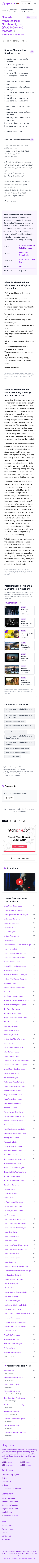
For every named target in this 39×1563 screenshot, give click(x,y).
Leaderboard (7, 1512)
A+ (32, 52)
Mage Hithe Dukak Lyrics (12, 1090)
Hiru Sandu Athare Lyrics (12, 1013)
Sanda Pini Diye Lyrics (11, 1253)
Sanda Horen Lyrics (10, 1232)
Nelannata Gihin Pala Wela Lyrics (15, 1172)
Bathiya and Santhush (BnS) (12, 1394)
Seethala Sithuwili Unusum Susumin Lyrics (18, 1271)
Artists (4, 1478)
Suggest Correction (21, 858)
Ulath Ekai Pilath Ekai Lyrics (13, 1344)
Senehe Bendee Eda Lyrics (13, 1279)
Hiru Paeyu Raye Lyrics (12, 1009)
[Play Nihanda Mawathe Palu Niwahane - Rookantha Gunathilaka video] (19, 882)
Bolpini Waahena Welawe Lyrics (15, 953)
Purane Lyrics (8, 1198)
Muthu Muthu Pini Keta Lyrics (14, 1155)
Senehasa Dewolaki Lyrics (13, 1275)
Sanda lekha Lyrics (10, 1241)
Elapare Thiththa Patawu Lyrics (14, 987)
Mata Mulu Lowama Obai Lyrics (14, 1129)
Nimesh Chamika (9, 1380)
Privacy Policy (7, 1525)
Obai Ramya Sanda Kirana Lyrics (15, 1405)
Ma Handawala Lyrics (11, 1078)
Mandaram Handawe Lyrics (13, 1377)
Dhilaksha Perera (9, 1373)
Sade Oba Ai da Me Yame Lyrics (15, 1223)
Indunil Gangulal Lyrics (11, 1030)
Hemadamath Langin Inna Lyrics (15, 1005)
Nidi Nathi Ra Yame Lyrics (12, 1176)
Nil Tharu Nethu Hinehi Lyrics (14, 1181)
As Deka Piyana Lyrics (11, 936)
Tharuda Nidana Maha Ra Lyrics (15, 1432)
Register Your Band (10, 1509)
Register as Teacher (10, 1505)
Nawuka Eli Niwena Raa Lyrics (14, 1168)
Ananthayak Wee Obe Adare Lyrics (16, 915)
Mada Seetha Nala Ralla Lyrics (14, 1086)
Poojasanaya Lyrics (10, 1193)
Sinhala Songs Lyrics (10, 1475)
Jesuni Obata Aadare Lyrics (13, 1048)
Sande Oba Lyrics (10, 1262)
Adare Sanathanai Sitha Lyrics (14, 910)
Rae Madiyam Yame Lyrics (13, 1206)
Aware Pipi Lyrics (9, 940)
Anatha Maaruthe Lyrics (12, 919)
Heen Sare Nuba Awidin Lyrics (14, 1398)
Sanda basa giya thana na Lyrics (15, 1228)
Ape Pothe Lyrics (10, 932)
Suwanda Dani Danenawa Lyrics (15, 1322)
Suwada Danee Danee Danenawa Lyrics (18, 1313)
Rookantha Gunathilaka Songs (17, 748)
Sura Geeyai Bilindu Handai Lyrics (15, 1305)
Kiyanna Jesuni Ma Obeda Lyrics (15, 1065)
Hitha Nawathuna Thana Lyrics (14, 1022)
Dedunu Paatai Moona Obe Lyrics (15, 975)
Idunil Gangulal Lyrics (11, 1026)
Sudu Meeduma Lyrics (11, 1296)
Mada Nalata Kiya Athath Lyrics (14, 1082)
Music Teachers (8, 1498)
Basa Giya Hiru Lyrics (11, 949)
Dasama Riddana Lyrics (12, 962)
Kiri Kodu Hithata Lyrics (12, 1391)
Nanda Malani (8, 1387)
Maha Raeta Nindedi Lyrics (13, 1103)
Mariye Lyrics (8, 1125)
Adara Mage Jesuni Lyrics (13, 906)
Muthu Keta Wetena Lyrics (13, 1150)
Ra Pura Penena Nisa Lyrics (13, 1202)
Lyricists (5, 1485)
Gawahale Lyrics (9, 992)
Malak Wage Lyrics (10, 1108)
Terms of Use (7, 1529)
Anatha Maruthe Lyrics (11, 923)
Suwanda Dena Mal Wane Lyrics (15, 1326)
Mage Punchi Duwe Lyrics (13, 1099)
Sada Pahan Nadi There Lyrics (14, 1219)
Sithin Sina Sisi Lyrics (11, 1288)
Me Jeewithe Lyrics (10, 1142)
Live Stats (10, 1516)
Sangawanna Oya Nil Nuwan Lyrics (16, 1266)
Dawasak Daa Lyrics (11, 970)
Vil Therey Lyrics (9, 1348)
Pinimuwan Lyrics (9, 1189)
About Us (6, 1539)
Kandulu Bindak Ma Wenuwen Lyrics (16, 1060)
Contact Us (6, 1536)
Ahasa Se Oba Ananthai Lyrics (14, 1418)
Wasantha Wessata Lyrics (12, 1352)
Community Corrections (11, 1488)
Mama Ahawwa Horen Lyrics (14, 1112)
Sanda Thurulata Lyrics (12, 1258)
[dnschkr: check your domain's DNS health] (19, 838)
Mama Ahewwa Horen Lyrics (14, 1116)
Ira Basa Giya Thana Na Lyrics (14, 1039)
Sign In (27, 3)
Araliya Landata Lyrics (11, 1384)
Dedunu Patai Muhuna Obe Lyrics (15, 979)
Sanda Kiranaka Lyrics (11, 1236)
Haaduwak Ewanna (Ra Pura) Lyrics (16, 1000)
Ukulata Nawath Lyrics (11, 1339)
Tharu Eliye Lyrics (10, 1331)
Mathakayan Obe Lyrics (12, 1412)
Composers (6, 1482)
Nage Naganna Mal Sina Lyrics (14, 1159)
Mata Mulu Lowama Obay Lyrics (15, 1133)
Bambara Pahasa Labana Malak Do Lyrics (18, 945)
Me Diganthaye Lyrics (11, 1138)
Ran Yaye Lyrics (9, 1215)
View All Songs (9, 1357)
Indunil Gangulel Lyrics (11, 1035)
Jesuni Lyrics (8, 1043)
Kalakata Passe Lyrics (11, 1052)
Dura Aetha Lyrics (10, 983)
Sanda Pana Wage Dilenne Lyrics (15, 1249)
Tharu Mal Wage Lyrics (12, 1335)
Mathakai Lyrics (9, 1370)
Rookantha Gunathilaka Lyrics (17, 752)
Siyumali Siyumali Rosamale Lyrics (15, 1292)
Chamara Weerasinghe (11, 1414)
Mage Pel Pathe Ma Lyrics (13, 1095)
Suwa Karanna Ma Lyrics (12, 1309)
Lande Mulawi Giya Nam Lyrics (14, 1069)
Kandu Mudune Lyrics (11, 1056)
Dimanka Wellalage (10, 1401)
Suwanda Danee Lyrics (12, 1318)
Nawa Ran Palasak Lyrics (12, 1163)
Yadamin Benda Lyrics (11, 1425)
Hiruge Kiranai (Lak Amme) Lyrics (15, 1017)
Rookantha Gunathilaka (13, 11)
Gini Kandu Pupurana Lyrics (13, 996)
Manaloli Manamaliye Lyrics (13, 1120)
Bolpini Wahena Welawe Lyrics (14, 957)
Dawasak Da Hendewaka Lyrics (15, 966)
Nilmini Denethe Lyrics (11, 1185)
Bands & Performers (10, 1502)
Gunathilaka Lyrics (13, 756)
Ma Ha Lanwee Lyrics (11, 1073)
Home (4, 11)
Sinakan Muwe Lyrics (11, 1283)
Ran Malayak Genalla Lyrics (13, 1211)
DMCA (4, 1532)
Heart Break (24, 259)
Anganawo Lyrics (10, 927)
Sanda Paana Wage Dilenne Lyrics (16, 1245)
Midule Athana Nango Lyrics (13, 1146)
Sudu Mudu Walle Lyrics (12, 1301)
